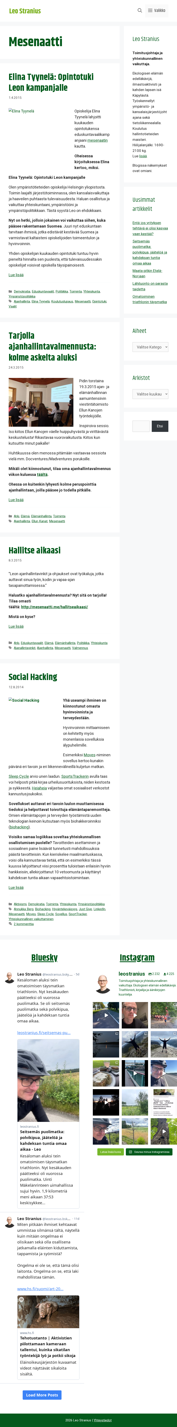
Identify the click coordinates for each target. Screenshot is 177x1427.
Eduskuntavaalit (43, 291)
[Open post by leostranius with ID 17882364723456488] (135, 1102)
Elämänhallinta (41, 516)
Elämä (25, 516)
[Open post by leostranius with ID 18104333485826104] (164, 1131)
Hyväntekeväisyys (64, 909)
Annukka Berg (23, 909)
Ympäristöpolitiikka (22, 296)
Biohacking (43, 909)
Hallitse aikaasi (35, 551)
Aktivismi (20, 904)
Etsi (160, 426)
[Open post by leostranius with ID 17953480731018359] (106, 1015)
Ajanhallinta (22, 301)
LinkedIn (99, 909)
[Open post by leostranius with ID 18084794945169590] (106, 1102)
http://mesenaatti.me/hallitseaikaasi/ (54, 607)
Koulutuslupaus (62, 301)
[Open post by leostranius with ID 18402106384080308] (164, 1073)
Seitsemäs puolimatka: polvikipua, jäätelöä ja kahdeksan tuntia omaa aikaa (150, 252)
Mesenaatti (83, 301)
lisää (143, 156)
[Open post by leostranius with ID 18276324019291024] (106, 1044)
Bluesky (44, 958)
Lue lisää (16, 275)
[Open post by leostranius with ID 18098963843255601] (106, 1073)
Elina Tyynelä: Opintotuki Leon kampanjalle (51, 82)
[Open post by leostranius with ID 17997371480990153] (135, 1015)
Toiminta (76, 291)
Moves (89, 755)
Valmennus (80, 648)
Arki (16, 516)
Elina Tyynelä (41, 301)
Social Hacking (33, 677)
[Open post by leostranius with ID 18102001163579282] (164, 1015)
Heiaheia (39, 788)
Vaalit (13, 306)
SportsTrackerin (75, 776)
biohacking (19, 827)
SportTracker (78, 914)
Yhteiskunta (91, 291)
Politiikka (61, 291)
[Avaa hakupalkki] (140, 10)
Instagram (137, 958)
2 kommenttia (24, 924)
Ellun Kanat (39, 521)
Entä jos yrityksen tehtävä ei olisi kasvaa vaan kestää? (150, 228)
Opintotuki (99, 301)
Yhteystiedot (103, 1420)
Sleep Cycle (19, 776)
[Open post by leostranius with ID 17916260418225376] (135, 1044)
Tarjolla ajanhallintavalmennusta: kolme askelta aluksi (52, 347)
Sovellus (61, 914)
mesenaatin (97, 140)
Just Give (85, 909)
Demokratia (22, 291)
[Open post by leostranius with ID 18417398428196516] (164, 1044)
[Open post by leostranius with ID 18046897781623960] (106, 1131)
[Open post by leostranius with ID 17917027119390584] (135, 1131)
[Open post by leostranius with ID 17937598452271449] (164, 1102)
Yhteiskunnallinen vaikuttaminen (31, 919)
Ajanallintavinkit (24, 648)
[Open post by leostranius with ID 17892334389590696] (135, 1073)
